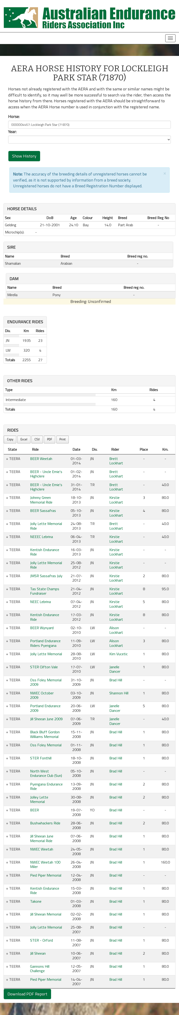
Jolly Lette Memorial (46, 654)
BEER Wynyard (42, 628)
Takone (35, 901)
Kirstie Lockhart (116, 500)
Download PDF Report (27, 994)
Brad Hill (115, 680)
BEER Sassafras (43, 510)
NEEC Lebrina (40, 601)
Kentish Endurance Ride (44, 552)
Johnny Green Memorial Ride (41, 500)
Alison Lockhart (116, 630)
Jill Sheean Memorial (45, 914)
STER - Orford (41, 940)
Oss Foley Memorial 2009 (46, 682)
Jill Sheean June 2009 (46, 719)
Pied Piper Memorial (45, 875)
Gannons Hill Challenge (39, 969)
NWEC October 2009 (42, 695)
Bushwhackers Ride (45, 823)
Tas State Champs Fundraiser (44, 591)
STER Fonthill (41, 758)
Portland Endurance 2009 (45, 708)
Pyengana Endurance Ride (46, 786)
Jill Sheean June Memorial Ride (41, 838)
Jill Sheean (38, 953)
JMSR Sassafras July (46, 576)
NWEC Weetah (41, 849)
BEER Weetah (41, 458)
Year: (12, 132)
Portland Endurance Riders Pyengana (45, 643)
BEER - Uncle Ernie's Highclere (46, 474)
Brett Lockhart (116, 461)
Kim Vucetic (118, 654)
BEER (34, 810)
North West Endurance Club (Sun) (46, 773)
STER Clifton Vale (44, 667)
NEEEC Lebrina (41, 536)
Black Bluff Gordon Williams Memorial (45, 734)
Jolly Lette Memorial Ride (46, 526)
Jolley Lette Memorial (39, 799)
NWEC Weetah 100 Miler (45, 864)
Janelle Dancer (114, 669)
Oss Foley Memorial (46, 745)
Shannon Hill (118, 693)
